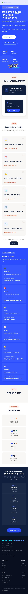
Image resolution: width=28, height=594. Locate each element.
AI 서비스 (3, 567)
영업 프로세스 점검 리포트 (10, 42)
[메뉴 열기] (25, 2)
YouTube (24, 577)
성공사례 (22, 563)
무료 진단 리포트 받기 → (13, 110)
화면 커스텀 (4, 565)
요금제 (23, 575)
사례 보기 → (14, 243)
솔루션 (3, 563)
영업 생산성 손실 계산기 (6, 580)
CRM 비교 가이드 (5, 577)
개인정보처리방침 (5, 590)
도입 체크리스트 (5, 582)
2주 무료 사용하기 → (8, 37)
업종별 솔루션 (23, 565)
